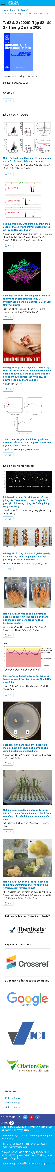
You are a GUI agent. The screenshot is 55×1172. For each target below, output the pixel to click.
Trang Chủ (8, 10)
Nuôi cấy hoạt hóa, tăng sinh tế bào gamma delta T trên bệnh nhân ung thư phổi (27, 160)
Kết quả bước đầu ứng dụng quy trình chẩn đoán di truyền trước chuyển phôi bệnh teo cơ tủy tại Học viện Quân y (26, 226)
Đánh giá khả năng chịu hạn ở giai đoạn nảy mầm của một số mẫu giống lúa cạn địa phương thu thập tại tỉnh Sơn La (26, 556)
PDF (9, 100)
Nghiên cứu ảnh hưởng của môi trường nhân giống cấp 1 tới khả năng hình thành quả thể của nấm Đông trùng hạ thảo (25, 618)
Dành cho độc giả (12, 1098)
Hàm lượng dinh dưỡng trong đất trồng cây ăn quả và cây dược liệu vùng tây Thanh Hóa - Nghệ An (27, 679)
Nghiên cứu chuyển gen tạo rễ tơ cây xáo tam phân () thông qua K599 (25, 884)
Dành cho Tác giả (12, 1102)
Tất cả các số (22, 10)
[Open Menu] (3, 3)
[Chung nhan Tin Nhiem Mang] (39, 1163)
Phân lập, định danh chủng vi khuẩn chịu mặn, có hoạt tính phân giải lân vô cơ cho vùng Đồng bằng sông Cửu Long (25, 747)
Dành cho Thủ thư (13, 1107)
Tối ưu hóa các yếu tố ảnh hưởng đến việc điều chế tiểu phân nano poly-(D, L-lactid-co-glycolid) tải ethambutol (27, 442)
